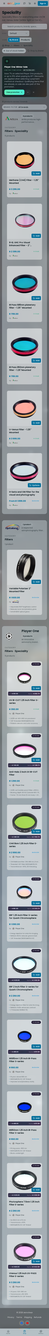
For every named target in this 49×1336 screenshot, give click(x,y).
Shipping (28, 1317)
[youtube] (27, 1323)
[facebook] (21, 1323)
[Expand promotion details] (27, 92)
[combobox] (18, 33)
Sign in (43, 3)
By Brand (14, 39)
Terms (19, 1317)
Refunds (37, 1317)
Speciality (28, 45)
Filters (16, 45)
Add (38, 173)
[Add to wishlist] (10, 144)
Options (36, 485)
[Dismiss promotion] (33, 92)
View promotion (12, 92)
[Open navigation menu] (4, 3)
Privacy (11, 1317)
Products (25, 39)
